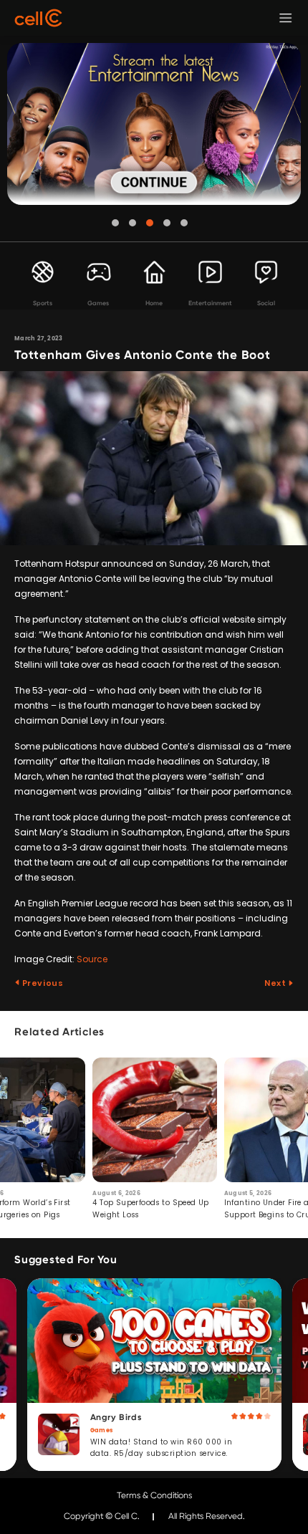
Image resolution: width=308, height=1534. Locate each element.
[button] (115, 223)
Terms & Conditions (154, 1495)
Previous (41, 983)
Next (276, 983)
